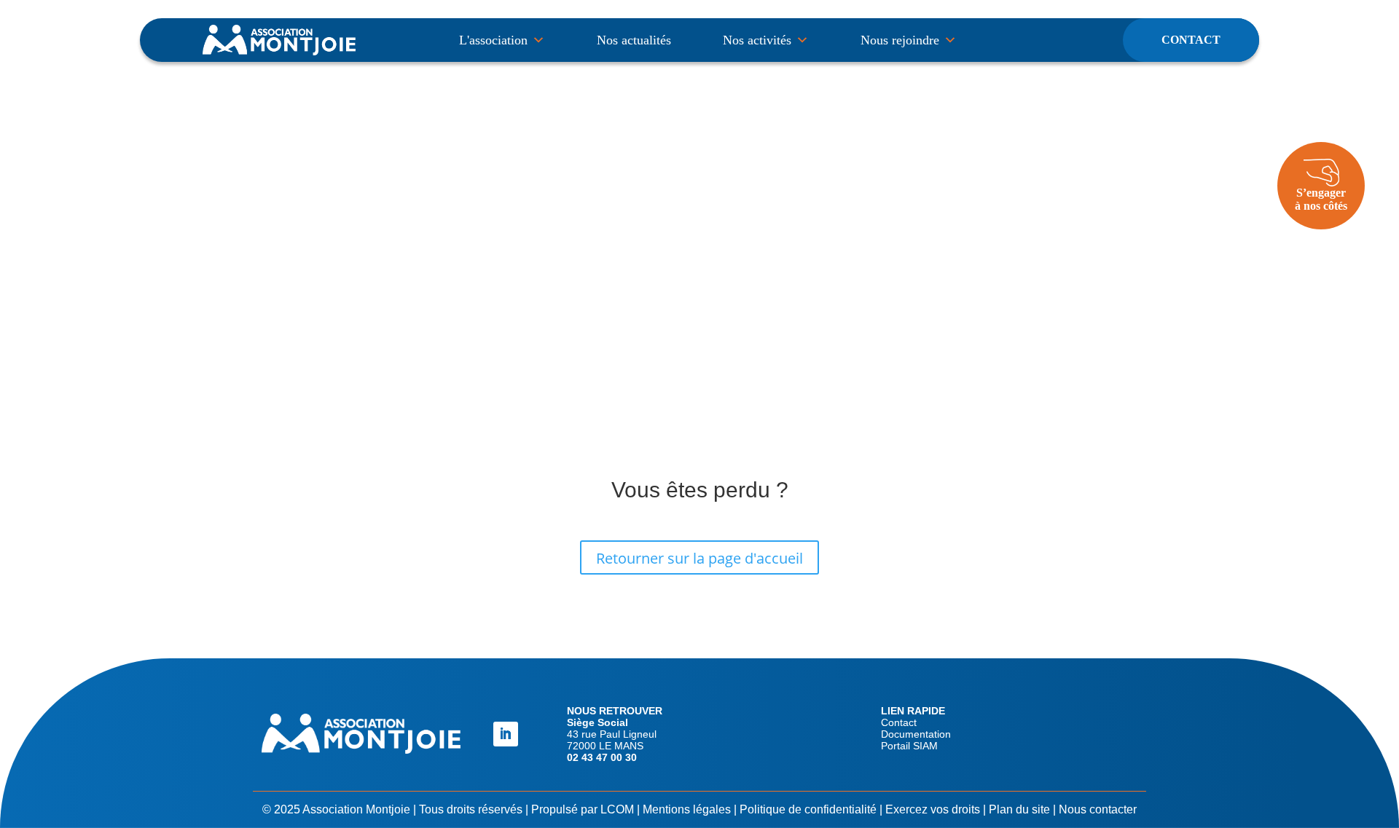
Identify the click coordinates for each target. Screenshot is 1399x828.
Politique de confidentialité (808, 809)
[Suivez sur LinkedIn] (505, 734)
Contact (1190, 39)
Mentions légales (687, 809)
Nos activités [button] (757, 40)
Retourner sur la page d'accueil (699, 558)
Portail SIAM (909, 746)
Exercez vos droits (932, 809)
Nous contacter (1098, 809)
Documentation (916, 734)
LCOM (617, 809)
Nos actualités (634, 40)
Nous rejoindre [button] (900, 40)
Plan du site (1019, 809)
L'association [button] (493, 40)
